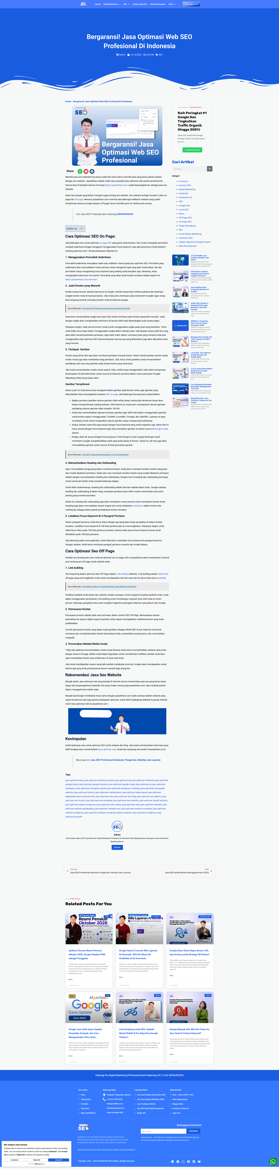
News (181, 213)
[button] (80, 171)
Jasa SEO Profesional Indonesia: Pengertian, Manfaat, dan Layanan (125, 760)
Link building (122, 574)
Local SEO (184, 209)
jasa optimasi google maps (122, 784)
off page (79, 199)
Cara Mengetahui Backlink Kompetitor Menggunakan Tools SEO (201, 386)
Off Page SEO (185, 217)
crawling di (138, 505)
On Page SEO (185, 221)
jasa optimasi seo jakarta (149, 796)
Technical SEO (186, 238)
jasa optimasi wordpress (144, 812)
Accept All (58, 1160)
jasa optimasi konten (84, 792)
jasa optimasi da (123, 780)
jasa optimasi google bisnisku (93, 784)
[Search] (209, 168)
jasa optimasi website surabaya (136, 808)
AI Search (183, 181)
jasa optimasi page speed (134, 792)
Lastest (97, 4)
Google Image (161, 429)
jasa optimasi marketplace (108, 792)
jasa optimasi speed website (153, 800)
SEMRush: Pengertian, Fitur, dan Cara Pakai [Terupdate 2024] (199, 323)
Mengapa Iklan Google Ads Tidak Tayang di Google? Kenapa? (201, 339)
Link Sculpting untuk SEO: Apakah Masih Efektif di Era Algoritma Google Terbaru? (138, 1033)
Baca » (71, 979)
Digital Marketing (111, 4)
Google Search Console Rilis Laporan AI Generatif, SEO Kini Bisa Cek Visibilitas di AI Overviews (138, 954)
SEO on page (112, 394)
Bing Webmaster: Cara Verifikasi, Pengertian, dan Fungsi (201, 400)
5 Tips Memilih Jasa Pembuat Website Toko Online (200, 258)
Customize (14, 1160)
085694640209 (125, 214)
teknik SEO (163, 574)
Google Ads (184, 205)
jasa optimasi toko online (109, 804)
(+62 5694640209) (173, 1075)
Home (68, 101)
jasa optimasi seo (104, 796)
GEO (181, 201)
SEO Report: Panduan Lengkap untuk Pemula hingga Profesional (200, 274)
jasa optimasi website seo (107, 808)
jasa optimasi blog (74, 780)
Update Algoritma (140, 4)
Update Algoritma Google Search (195, 242)
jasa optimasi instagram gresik (91, 788)
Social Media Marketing (190, 234)
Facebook (183, 193)
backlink (161, 578)
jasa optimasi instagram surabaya (123, 788)
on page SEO (105, 243)
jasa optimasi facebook (143, 780)
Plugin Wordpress (187, 225)
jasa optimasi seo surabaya (99, 800)
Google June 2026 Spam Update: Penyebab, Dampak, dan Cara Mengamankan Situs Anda (85, 1033)
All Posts (117, 847)
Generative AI (185, 197)
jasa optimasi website (151, 804)
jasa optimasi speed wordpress (80, 804)
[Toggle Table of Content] (80, 228)
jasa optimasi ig (143, 784)
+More (171, 4)
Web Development (157, 4)
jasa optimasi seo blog (125, 796)
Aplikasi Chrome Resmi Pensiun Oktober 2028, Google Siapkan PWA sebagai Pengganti (87, 954)
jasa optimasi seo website (126, 800)
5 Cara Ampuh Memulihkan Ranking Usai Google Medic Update (201, 371)
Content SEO (185, 185)
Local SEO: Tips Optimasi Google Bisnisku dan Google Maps (201, 355)
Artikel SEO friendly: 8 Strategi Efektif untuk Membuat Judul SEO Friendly (199, 306)
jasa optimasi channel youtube (99, 780)
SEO (125, 4)
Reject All (36, 1160)
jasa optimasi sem (86, 796)
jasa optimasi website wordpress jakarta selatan (108, 812)
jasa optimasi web (107, 749)
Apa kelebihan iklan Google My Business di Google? (200, 289)
